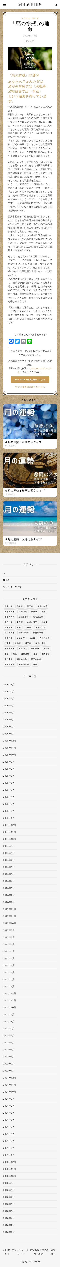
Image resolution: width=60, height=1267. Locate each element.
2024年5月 (9, 873)
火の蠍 (32, 638)
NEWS (6, 579)
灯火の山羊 (45, 638)
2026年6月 (9, 698)
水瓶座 (28, 627)
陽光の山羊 (36, 659)
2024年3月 (9, 888)
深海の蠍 (9, 638)
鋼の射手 (46, 654)
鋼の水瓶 (9, 659)
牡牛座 (8, 643)
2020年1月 (9, 1232)
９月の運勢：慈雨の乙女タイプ (25, 490)
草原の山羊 (10, 648)
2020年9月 (9, 1182)
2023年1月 (9, 986)
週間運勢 (25, 654)
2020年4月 (9, 1218)
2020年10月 (9, 1175)
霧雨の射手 (24, 664)
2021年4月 (9, 1133)
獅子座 (28, 643)
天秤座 (34, 611)
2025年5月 (9, 789)
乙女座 (20, 606)
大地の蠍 (23, 611)
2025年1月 (9, 817)
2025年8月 (9, 768)
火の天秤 (21, 638)
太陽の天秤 (10, 617)
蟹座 (7, 654)
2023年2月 (9, 979)
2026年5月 (9, 705)
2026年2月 (9, 726)
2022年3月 (9, 1056)
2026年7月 (9, 691)
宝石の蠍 (9, 622)
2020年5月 (9, 1211)
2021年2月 (9, 1147)
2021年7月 (9, 1112)
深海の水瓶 (38, 632)
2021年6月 (9, 1119)
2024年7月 (9, 859)
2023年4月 (9, 965)
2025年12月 (9, 740)
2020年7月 (9, 1196)
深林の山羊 (10, 632)
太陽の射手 (24, 617)
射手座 (20, 622)
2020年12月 (9, 1161)
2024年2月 (9, 895)
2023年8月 (9, 937)
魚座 (35, 664)
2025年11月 (9, 747)
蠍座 (15, 654)
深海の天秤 (24, 632)
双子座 (30, 606)
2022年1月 (9, 1070)
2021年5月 (9, 1126)
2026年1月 (9, 733)
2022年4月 (9, 1049)
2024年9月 (9, 845)
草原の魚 (23, 648)
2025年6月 (9, 782)
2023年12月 (9, 909)
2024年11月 (9, 831)
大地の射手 (43, 606)
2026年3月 (9, 719)
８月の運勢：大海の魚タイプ (23, 539)
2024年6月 (9, 866)
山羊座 (45, 622)
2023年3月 (9, 972)
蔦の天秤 (35, 648)
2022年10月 (9, 1007)
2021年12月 (9, 1077)
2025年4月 (9, 796)
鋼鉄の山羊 (22, 659)
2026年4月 (9, 712)
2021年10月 (9, 1091)
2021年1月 (9, 1154)
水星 (19, 627)
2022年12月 (9, 993)
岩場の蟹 (9, 627)
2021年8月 (9, 1105)
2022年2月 (9, 1063)
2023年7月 (9, 944)
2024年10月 (9, 838)
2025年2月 (9, 810)
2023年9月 (9, 930)
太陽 (44, 611)
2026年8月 (9, 684)
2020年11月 (9, 1168)
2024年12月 (9, 824)
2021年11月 (9, 1084)
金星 (36, 654)
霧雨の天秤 (10, 664)
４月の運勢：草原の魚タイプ (23, 442)
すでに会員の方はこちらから (30, 386)
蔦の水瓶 (30, 41)
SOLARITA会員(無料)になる (30, 379)
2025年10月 (9, 754)
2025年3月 (9, 803)
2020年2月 (9, 1225)
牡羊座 (18, 643)
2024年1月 (9, 902)
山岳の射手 (32, 622)
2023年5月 (9, 958)
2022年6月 (9, 1035)
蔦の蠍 (47, 648)
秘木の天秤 (41, 643)
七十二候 (9, 606)
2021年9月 (9, 1098)
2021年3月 (9, 1140)
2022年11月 (9, 1000)
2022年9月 (9, 1014)
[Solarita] (30, 4)
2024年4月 (9, 881)
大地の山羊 (10, 611)
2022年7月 (9, 1028)
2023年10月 (9, 923)
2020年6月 (9, 1203)
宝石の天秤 (38, 617)
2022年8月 (9, 1021)
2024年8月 (9, 852)
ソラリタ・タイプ (30, 18)
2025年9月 (9, 761)
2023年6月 (9, 951)
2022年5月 (9, 1042)
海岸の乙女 (41, 627)
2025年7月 (9, 775)
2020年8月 (9, 1189)
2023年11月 (9, 916)
